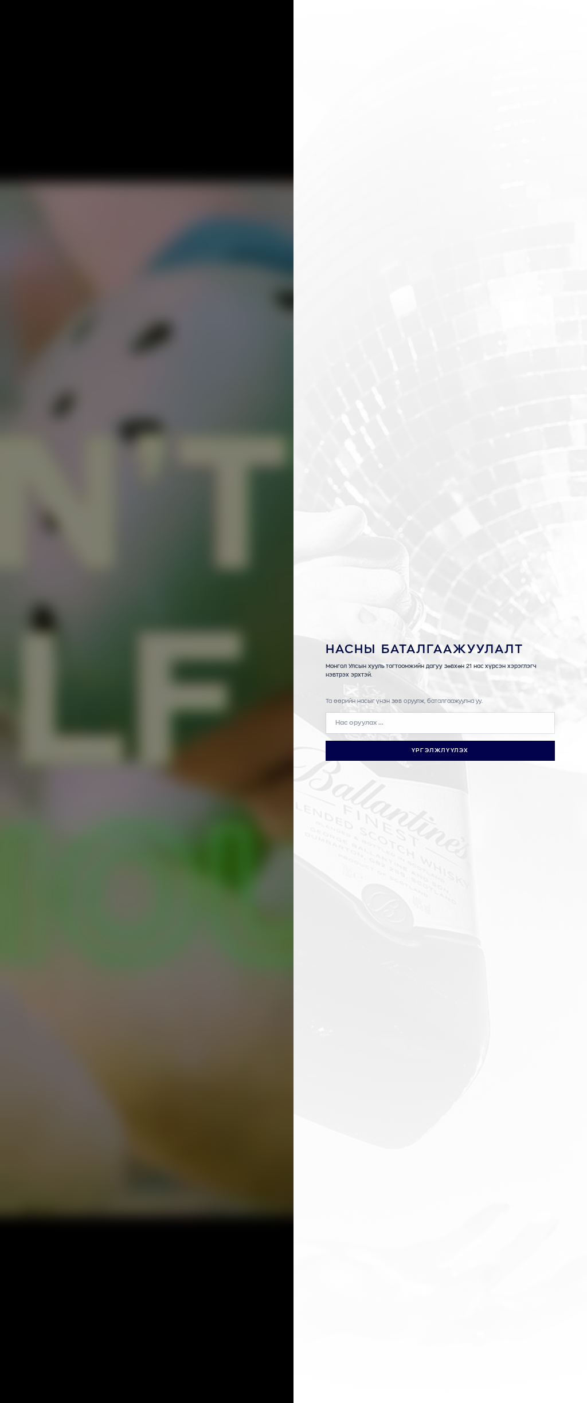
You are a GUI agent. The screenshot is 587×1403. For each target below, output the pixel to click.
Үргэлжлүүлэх (440, 750)
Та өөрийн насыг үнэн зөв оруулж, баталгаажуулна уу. (404, 701)
